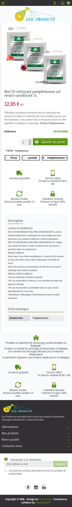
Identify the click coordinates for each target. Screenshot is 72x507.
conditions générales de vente (36, 470)
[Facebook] (28, 487)
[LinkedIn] (44, 487)
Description (15, 221)
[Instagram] (36, 487)
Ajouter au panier (53, 141)
